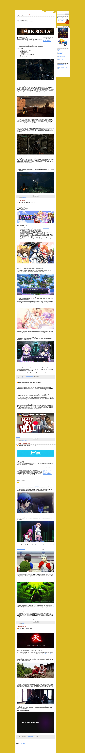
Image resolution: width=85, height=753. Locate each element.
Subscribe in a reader (61, 19)
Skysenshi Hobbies (61, 68)
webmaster (48, 751)
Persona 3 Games (46, 472)
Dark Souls (20, 15)
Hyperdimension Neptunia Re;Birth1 (26, 202)
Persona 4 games (45, 469)
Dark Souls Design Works (47, 41)
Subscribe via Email (61, 20)
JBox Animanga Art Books (62, 67)
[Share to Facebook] (38, 196)
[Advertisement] (40, 748)
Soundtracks (60, 53)
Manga (59, 50)
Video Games (60, 52)
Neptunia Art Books (46, 229)
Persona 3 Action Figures (47, 473)
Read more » (18, 437)
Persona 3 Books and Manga (47, 474)
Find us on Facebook (62, 17)
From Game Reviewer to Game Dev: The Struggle (29, 382)
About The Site (60, 59)
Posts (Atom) (23, 743)
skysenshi (38, 483)
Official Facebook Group (62, 64)
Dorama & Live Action (61, 56)
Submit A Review (61, 60)
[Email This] (34, 196)
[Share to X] (36, 196)
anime (23, 623)
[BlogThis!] (35, 196)
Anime (59, 49)
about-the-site (24, 440)
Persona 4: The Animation (21, 549)
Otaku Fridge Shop (61, 65)
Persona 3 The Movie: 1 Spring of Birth (27, 445)
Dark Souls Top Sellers (46, 40)
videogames (24, 197)
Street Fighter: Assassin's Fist (25, 628)
